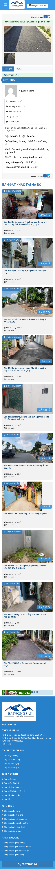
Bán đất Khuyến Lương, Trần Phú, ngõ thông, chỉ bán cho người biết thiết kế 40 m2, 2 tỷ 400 (25, 223)
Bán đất (7, 799)
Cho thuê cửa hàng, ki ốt (14, 827)
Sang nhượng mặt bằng (14, 843)
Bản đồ (19, 69)
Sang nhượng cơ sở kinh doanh (17, 846)
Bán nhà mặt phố (11, 783)
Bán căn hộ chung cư (13, 787)
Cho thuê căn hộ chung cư (15, 819)
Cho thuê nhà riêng (12, 811)
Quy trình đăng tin (11, 767)
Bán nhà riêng (10, 779)
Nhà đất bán (10, 230)
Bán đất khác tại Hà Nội (22, 185)
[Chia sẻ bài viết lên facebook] (45, 17)
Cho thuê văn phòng (13, 831)
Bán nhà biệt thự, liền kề (14, 791)
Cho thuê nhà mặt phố (13, 815)
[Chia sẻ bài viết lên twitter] (48, 17)
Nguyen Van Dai (27, 91)
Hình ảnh (8, 69)
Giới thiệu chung (11, 755)
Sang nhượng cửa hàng (14, 855)
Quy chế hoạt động (12, 759)
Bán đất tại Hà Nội (11, 75)
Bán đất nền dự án (12, 795)
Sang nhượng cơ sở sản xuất (16, 851)
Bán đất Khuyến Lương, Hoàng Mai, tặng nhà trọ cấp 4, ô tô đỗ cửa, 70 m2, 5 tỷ (25, 369)
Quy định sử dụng (11, 763)
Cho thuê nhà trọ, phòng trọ (16, 823)
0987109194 (29, 864)
